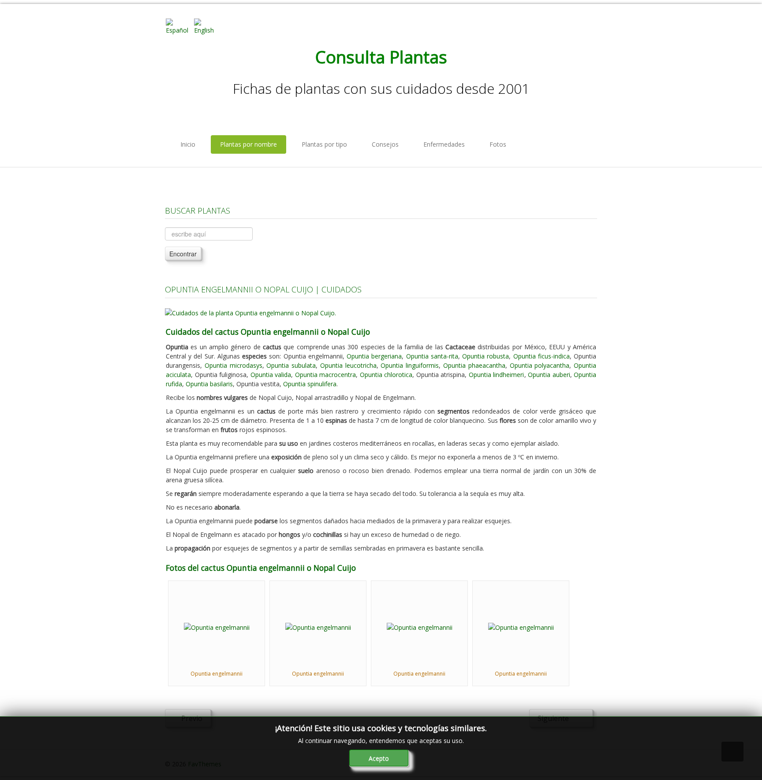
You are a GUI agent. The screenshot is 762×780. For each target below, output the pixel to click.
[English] (207, 26)
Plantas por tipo (324, 144)
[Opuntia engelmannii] (217, 626)
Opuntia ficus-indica (541, 356)
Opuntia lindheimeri (496, 374)
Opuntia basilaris (209, 384)
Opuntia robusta (485, 356)
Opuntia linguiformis (410, 365)
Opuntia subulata (291, 365)
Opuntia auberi (549, 374)
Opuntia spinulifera (309, 384)
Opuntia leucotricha (348, 365)
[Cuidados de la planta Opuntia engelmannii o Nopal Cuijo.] (250, 312)
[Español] (179, 26)
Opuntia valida (270, 374)
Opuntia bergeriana (374, 356)
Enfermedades (444, 144)
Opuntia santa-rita (432, 356)
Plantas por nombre (248, 144)
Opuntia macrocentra (325, 374)
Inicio (187, 144)
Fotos (497, 144)
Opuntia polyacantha (540, 365)
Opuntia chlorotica (386, 374)
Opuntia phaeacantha (474, 365)
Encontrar (183, 253)
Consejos (385, 144)
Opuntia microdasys (233, 365)
